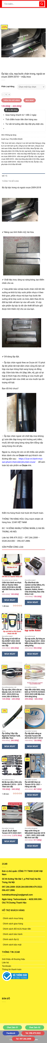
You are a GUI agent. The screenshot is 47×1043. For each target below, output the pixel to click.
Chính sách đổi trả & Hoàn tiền (17, 929)
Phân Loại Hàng (7, 87)
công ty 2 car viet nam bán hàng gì (28, 143)
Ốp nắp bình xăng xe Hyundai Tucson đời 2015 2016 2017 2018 (34, 735)
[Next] (41, 43)
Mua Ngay (30, 100)
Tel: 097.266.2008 (23, 1039)
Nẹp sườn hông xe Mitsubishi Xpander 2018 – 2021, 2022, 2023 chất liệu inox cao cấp (35, 834)
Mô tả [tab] (4, 176)
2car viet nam (10, 143)
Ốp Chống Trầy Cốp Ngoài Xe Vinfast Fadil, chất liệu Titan (11, 735)
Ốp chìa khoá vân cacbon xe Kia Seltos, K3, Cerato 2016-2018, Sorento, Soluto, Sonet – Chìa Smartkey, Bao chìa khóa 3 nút (35, 588)
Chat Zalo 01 (12, 1027)
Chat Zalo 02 (34, 1027)
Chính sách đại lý (11, 939)
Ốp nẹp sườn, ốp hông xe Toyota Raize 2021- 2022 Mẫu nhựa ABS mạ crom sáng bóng (35, 642)
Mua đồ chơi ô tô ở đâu (21, 148)
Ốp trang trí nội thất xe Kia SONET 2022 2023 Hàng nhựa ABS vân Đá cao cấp (11, 642)
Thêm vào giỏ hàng (11, 100)
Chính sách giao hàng (13, 923)
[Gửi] (41, 3)
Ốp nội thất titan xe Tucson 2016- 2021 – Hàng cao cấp (33, 784)
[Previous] (5, 43)
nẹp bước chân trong (32, 151)
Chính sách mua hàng (13, 918)
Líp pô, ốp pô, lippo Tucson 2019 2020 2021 (12, 832)
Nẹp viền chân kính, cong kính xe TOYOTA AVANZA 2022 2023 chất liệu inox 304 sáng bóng (35, 693)
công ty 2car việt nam (26, 146)
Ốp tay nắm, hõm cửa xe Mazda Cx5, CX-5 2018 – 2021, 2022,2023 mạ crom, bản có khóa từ (12, 693)
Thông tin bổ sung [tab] (10, 181)
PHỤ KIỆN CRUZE (16, 139)
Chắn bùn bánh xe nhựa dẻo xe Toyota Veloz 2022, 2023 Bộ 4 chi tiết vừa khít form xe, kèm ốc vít (12, 587)
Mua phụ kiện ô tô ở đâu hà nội (12, 151)
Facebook (11, 1033)
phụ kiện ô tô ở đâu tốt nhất (11, 164)
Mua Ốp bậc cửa (37, 148)
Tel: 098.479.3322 (33, 1033)
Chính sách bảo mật (12, 944)
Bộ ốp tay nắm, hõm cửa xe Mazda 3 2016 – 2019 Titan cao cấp (12, 784)
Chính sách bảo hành (12, 934)
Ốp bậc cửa (38, 162)
